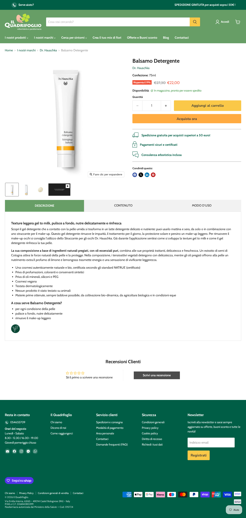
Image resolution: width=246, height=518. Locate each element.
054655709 (17, 422)
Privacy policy (150, 428)
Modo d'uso (201, 205)
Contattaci (182, 37)
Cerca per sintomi (73, 37)
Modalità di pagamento (109, 428)
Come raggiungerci (62, 433)
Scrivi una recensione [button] (157, 375)
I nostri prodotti (16, 37)
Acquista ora (187, 119)
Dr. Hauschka (48, 50)
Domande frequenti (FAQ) (112, 444)
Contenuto (123, 205)
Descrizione (44, 205)
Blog (166, 37)
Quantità (137, 96)
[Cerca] (195, 21)
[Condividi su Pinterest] (153, 174)
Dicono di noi (58, 428)
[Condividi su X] (141, 174)
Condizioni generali (153, 422)
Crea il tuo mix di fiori (107, 37)
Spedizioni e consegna (109, 422)
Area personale (105, 433)
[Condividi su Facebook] (134, 174)
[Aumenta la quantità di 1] (166, 105)
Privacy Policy (26, 493)
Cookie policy (150, 433)
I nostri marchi (44, 37)
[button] (223, 22)
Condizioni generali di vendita (53, 493)
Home (9, 50)
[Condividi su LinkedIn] (147, 174)
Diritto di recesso (152, 439)
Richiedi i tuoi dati (152, 444)
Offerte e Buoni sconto (142, 37)
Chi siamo (56, 422)
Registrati (199, 455)
